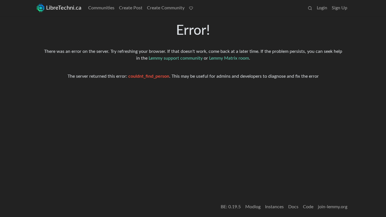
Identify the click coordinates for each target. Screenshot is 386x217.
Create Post (130, 8)
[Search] (310, 8)
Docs (293, 207)
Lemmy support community (176, 58)
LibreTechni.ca (63, 8)
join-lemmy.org (332, 207)
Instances (274, 207)
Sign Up (339, 8)
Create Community (166, 8)
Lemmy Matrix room (229, 58)
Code (308, 207)
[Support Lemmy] (191, 8)
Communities (101, 8)
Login (322, 8)
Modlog (253, 207)
